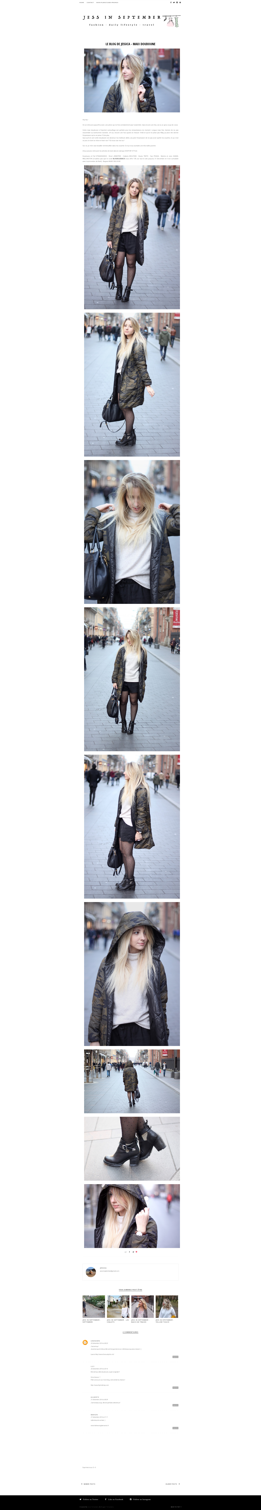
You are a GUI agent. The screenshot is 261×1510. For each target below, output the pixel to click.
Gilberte (95, 1397)
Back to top (175, 1507)
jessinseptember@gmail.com (109, 1271)
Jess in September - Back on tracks (140, 1321)
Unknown (95, 1341)
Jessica (103, 1268)
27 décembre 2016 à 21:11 (99, 1417)
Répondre (175, 1357)
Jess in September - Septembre (92, 1321)
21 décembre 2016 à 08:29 (99, 1399)
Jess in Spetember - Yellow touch (165, 1321)
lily (92, 1366)
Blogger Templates (107, 1507)
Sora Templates (93, 1507)
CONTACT (90, 2)
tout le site (144, 159)
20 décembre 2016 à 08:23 (99, 1343)
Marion (94, 1415)
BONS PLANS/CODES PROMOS (107, 2)
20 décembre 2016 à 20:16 (99, 1369)
